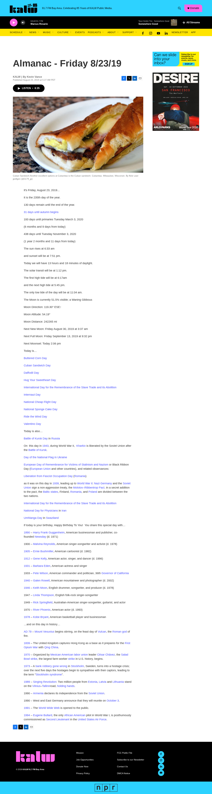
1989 (27, 681)
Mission (80, 753)
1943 (45, 445)
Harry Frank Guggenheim (49, 532)
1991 (27, 707)
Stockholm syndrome (49, 674)
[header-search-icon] (179, 8)
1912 (27, 558)
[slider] (27, 22)
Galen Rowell (41, 580)
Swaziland (52, 517)
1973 (27, 666)
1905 (27, 551)
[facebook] (143, 32)
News (32, 32)
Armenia (38, 693)
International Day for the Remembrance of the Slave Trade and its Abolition (70, 387)
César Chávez (106, 654)
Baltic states (50, 491)
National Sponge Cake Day (40, 409)
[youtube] (158, 32)
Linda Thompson (43, 595)
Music (47, 32)
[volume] (23, 22)
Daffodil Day (31, 372)
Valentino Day (32, 423)
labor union (81, 654)
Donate (194, 8)
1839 (27, 643)
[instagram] (150, 32)
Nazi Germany (103, 483)
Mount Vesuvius (44, 631)
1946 (27, 587)
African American (74, 715)
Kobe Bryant (40, 617)
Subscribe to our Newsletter (130, 760)
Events (80, 32)
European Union (40, 468)
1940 (27, 580)
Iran (64, 510)
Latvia (102, 681)
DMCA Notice (123, 773)
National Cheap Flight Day (40, 402)
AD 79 (28, 631)
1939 (56, 483)
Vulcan (102, 631)
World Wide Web (49, 707)
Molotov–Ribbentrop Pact (88, 487)
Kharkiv (81, 445)
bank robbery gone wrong (51, 666)
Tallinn (46, 686)
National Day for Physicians (41, 510)
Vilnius (36, 686)
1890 (27, 532)
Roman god (119, 631)
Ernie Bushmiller (43, 551)
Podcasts (94, 32)
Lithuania (118, 681)
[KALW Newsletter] (176, 59)
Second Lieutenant (57, 719)
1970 (27, 654)
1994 (27, 715)
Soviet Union (96, 693)
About (112, 32)
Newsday (40, 536)
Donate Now (82, 766)
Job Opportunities (85, 760)
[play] (13, 22)
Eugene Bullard (42, 715)
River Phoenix (41, 609)
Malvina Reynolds (44, 544)
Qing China (51, 647)
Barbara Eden (41, 565)
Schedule (16, 32)
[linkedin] (166, 32)
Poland (92, 491)
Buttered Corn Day (35, 358)
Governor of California (115, 573)
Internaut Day (32, 394)
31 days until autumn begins (41, 212)
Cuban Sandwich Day (37, 365)
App (193, 32)
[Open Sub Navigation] (25, 32)
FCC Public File (124, 753)
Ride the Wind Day (35, 416)
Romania (80, 476)
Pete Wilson (40, 573)
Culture (63, 32)
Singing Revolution (44, 681)
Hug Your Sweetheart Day (40, 380)
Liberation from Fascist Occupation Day (48, 476)
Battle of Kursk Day (36, 438)
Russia (55, 438)
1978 (27, 617)
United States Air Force (92, 719)
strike (71, 658)
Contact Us (122, 766)
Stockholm (77, 666)
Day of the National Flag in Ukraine (45, 457)
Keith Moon (40, 587)
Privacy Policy (83, 773)
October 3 (113, 700)
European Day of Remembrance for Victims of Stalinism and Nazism (66, 464)
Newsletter (180, 32)
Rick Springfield (42, 602)
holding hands (65, 686)
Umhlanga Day (33, 517)
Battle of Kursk (37, 450)
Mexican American (61, 654)
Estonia (92, 681)
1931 (27, 565)
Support (128, 32)
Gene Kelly (40, 558)
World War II (84, 483)
